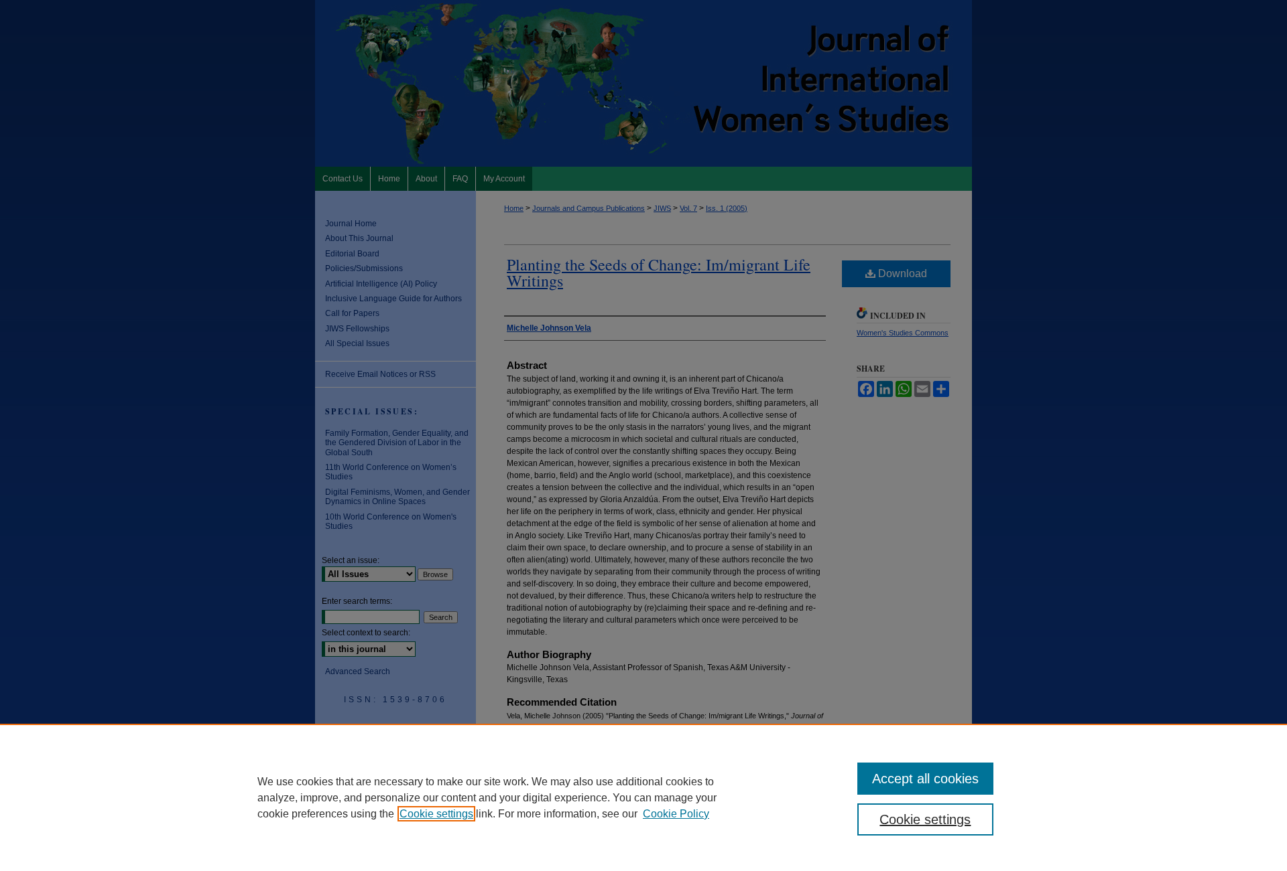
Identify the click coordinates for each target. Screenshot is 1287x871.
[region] (643, 797)
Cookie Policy (676, 813)
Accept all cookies (925, 778)
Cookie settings (436, 813)
